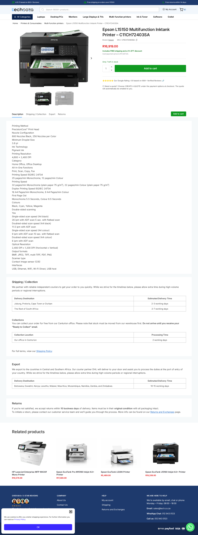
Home (15, 23)
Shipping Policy (44, 351)
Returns (62, 114)
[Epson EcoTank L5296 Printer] (121, 453)
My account (107, 500)
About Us (61, 500)
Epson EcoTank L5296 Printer (115, 472)
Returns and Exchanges (162, 412)
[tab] (18, 114)
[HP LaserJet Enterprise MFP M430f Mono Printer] (32, 453)
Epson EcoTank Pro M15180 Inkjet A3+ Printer (75, 473)
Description (17, 114)
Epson (111, 40)
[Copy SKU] (136, 40)
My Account (171, 9)
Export (52, 114)
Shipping (106, 505)
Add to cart (150, 68)
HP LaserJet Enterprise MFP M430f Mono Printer (29, 473)
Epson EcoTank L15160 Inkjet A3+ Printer (165, 472)
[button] (70, 511)
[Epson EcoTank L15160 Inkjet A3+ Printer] (165, 453)
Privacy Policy (19, 519)
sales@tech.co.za (161, 508)
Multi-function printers (53, 23)
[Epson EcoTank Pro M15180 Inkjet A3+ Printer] (76, 453)
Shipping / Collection (36, 114)
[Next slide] (91, 58)
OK (38, 527)
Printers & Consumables (31, 23)
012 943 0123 (168, 513)
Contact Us (62, 505)
